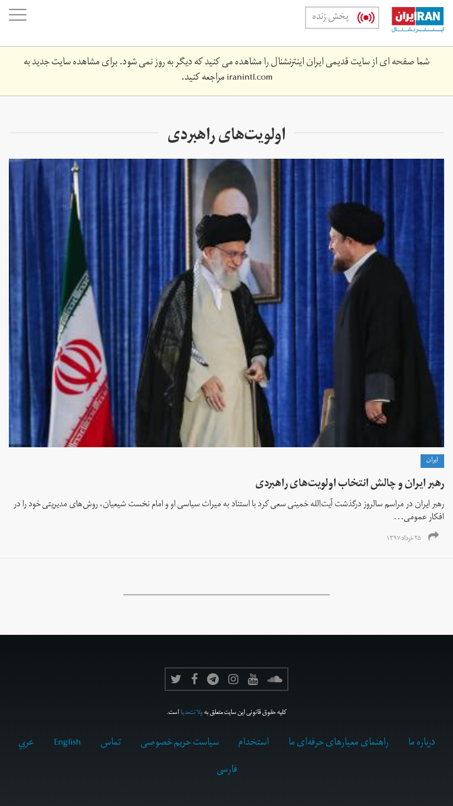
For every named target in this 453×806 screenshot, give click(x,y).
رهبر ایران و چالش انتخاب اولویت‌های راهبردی (349, 485)
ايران (432, 461)
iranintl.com (249, 78)
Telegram (213, 679)
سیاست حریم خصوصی (179, 743)
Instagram (233, 679)
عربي (26, 743)
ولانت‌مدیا (191, 713)
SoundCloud (274, 679)
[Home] (411, 23)
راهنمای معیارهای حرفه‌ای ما (338, 743)
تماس (110, 743)
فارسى (226, 770)
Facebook (194, 679)
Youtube (252, 679)
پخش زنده (330, 17)
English (67, 743)
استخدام (253, 743)
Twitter (176, 679)
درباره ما (421, 743)
